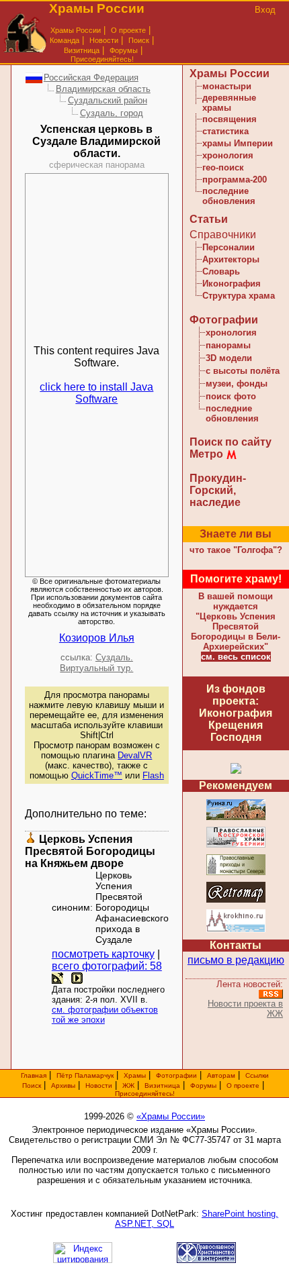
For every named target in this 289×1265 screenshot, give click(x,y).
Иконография (231, 284)
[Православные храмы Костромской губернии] (236, 845)
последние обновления (228, 196)
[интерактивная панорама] (77, 978)
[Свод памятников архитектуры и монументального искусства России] (236, 817)
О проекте (242, 1085)
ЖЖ (128, 1085)
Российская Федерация (91, 77)
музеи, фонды (236, 383)
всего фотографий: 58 (107, 966)
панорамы (228, 345)
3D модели (229, 358)
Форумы (124, 50)
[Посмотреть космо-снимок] (57, 978)
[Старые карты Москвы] (236, 900)
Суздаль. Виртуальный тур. (96, 662)
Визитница (81, 50)
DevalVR (135, 755)
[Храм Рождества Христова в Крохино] (236, 929)
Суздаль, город (111, 113)
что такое (236, 550)
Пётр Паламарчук (85, 1075)
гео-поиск (223, 167)
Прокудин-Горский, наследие (218, 490)
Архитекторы (230, 259)
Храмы (135, 1075)
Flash (153, 775)
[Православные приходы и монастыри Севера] (236, 872)
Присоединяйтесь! (102, 59)
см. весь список (236, 657)
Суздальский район (107, 100)
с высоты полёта (243, 371)
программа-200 (234, 179)
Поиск (138, 40)
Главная (33, 1075)
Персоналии (228, 247)
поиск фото (231, 396)
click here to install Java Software (96, 393)
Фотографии (224, 319)
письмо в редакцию (236, 960)
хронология (227, 155)
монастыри (226, 86)
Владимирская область (103, 89)
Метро (206, 454)
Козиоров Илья (96, 638)
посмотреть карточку (103, 954)
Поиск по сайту (231, 442)
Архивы (63, 1085)
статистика (225, 131)
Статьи (209, 219)
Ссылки (257, 1075)
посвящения (229, 119)
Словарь (221, 271)
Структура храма (238, 296)
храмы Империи (237, 143)
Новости (103, 40)
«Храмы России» (170, 1116)
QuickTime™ (96, 775)
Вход (265, 10)
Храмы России (75, 30)
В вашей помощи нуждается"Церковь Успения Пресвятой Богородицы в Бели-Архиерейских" (235, 621)
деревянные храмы (229, 103)
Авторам (221, 1075)
